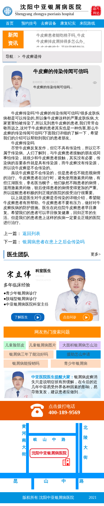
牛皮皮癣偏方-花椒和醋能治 (60, 46)
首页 (10, 23)
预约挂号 (29, 23)
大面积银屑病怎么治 (79, 345)
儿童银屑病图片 (42, 345)
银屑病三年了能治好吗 (28, 354)
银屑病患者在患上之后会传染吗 (53, 241)
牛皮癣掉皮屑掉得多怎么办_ (60, 40)
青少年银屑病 (75, 363)
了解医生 (21, 317)
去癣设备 (48, 23)
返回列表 (31, 233)
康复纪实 (68, 23)
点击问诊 (69, 317)
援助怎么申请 (78, 354)
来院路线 (87, 23)
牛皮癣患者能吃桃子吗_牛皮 (60, 34)
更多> (96, 254)
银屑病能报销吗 (25, 363)
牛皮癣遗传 (31, 56)
